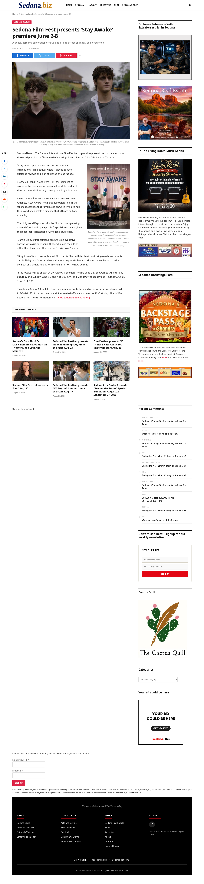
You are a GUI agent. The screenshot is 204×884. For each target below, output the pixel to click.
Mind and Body (68, 827)
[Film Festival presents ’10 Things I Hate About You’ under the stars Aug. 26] (111, 327)
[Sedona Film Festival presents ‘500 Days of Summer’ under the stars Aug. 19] (71, 371)
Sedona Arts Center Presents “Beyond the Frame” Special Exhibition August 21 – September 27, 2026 (110, 390)
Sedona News (23, 823)
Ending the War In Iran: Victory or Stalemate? (164, 456)
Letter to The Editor (26, 837)
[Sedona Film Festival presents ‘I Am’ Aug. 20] (30, 371)
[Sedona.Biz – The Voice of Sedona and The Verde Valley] (35, 5)
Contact (109, 841)
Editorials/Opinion (25, 832)
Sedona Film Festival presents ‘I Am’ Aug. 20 (30, 387)
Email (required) (20, 760)
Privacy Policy (100, 870)
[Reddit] (4, 199)
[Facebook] (4, 161)
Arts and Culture (22, 22)
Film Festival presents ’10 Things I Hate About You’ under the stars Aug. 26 (108, 344)
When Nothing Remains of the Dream (160, 434)
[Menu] (14, 5)
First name (17, 771)
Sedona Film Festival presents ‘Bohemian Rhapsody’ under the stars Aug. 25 (70, 344)
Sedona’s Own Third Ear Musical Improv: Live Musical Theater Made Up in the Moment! (29, 346)
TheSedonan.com (98, 860)
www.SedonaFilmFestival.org (74, 297)
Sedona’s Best (130, 5)
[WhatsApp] (4, 207)
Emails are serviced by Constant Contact (124, 793)
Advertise (105, 5)
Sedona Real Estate (114, 823)
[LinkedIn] (4, 176)
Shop (116, 5)
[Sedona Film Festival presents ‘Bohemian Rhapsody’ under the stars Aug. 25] (71, 327)
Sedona (79, 5)
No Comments (34, 48)
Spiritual (65, 832)
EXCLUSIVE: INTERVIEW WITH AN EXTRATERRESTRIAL (158, 499)
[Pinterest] (4, 184)
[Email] (4, 192)
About (93, 5)
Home (69, 5)
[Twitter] (4, 169)
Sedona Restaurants (71, 841)
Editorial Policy (112, 846)
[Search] (190, 5)
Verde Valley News (25, 827)
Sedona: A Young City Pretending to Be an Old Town (164, 422)
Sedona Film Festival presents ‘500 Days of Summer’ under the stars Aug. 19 (70, 388)
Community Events (70, 837)
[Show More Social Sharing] (80, 55)
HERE (164, 357)
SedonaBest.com (120, 860)
